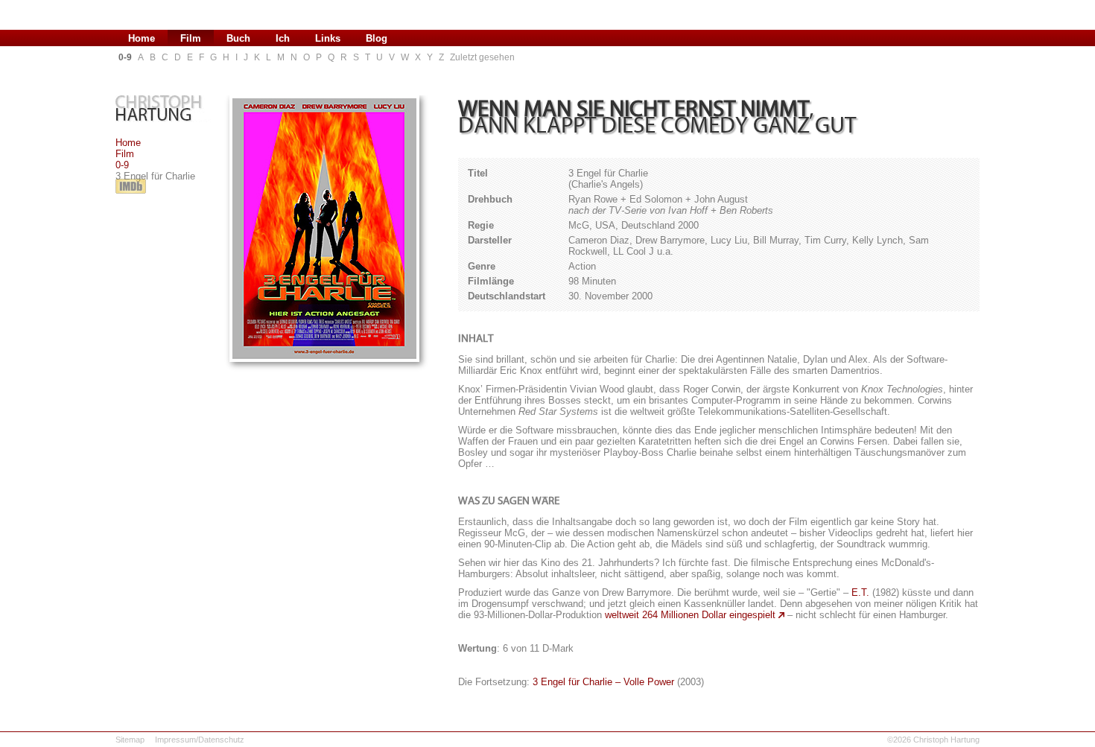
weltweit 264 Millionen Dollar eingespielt (690, 614)
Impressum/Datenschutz (199, 739)
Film (124, 153)
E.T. (860, 592)
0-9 (122, 165)
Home (128, 142)
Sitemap (130, 739)
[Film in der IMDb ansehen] (130, 194)
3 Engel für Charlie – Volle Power (603, 681)
